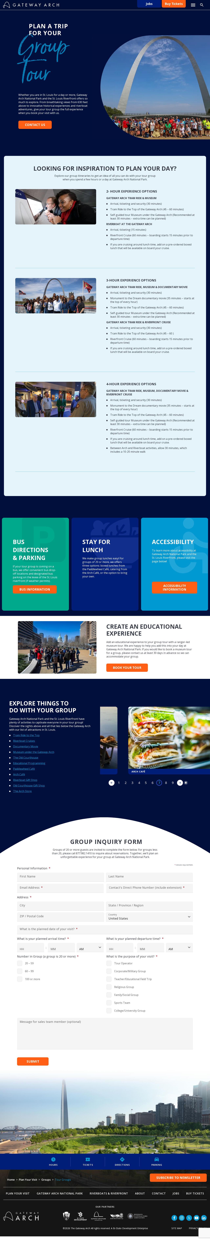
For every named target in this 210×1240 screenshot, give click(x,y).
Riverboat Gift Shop (25, 780)
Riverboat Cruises (24, 741)
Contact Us (35, 125)
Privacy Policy (198, 1228)
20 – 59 (29, 963)
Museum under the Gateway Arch (33, 752)
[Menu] (193, 5)
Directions (122, 1164)
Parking (156, 1164)
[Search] (201, 4)
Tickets (88, 1164)
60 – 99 (29, 971)
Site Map (176, 1228)
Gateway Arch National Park (60, 1193)
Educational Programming (29, 763)
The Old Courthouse (25, 757)
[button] (180, 783)
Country (112, 914)
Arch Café (19, 774)
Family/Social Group (126, 995)
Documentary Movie (25, 746)
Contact (159, 1193)
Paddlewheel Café (24, 769)
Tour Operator (123, 963)
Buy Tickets (174, 4)
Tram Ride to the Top (26, 735)
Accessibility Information (174, 588)
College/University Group (129, 1010)
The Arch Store (22, 791)
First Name (27, 876)
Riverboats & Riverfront (109, 1193)
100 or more (32, 979)
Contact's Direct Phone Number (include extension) (148, 888)
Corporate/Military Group (130, 971)
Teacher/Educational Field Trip (133, 979)
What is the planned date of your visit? (55, 929)
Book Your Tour (127, 668)
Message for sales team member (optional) (50, 1022)
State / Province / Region (125, 905)
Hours (53, 1164)
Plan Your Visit (18, 1193)
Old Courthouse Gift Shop (29, 785)
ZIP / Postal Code (32, 916)
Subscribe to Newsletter (178, 1178)
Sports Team (122, 1003)
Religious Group (124, 987)
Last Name (116, 876)
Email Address (37, 888)
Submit (33, 1061)
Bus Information (34, 589)
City (22, 905)
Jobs (149, 4)
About (140, 1193)
